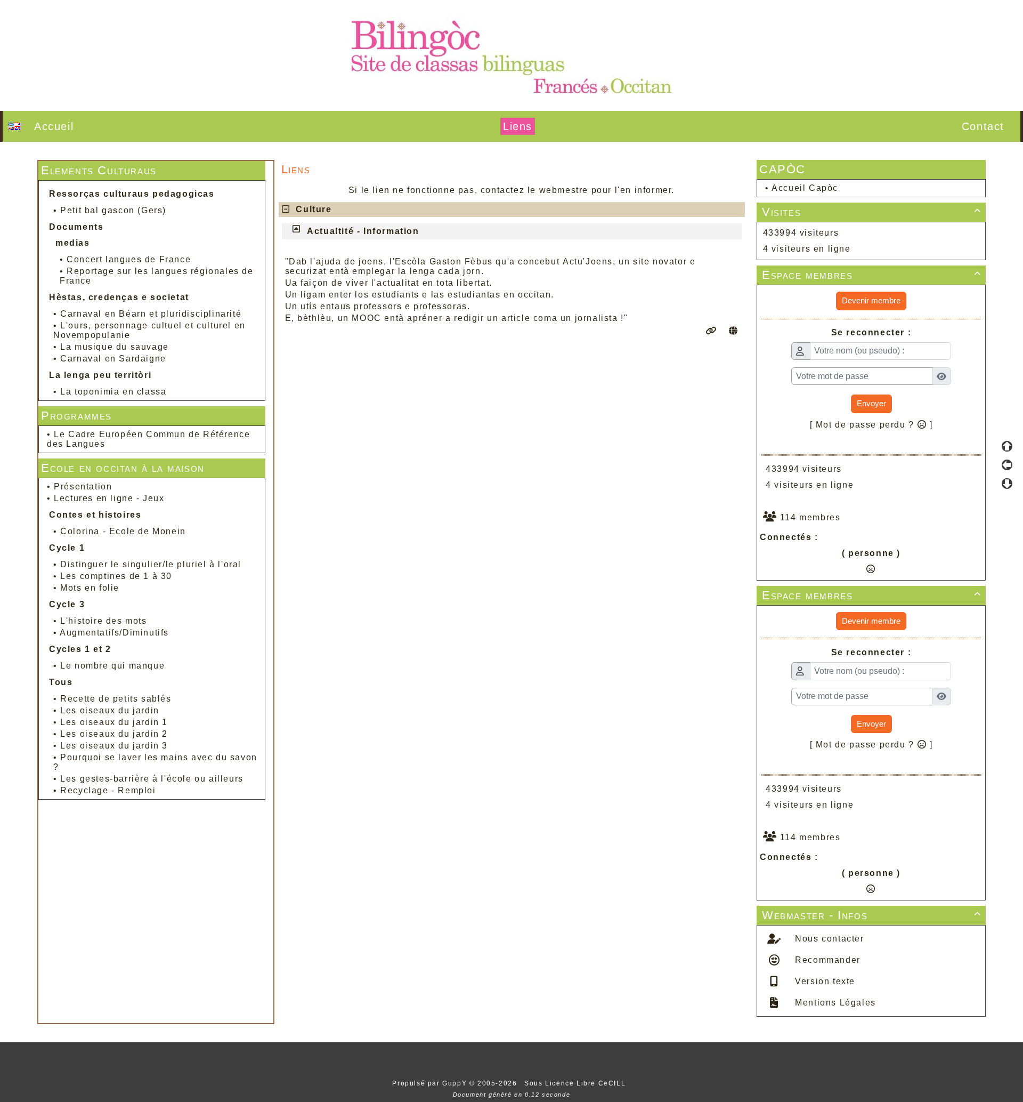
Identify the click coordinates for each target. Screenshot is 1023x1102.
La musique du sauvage (114, 346)
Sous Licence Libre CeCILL (576, 1083)
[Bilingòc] (511, 54)
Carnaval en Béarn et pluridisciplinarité (150, 313)
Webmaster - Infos (871, 915)
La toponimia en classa (113, 391)
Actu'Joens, (589, 261)
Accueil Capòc (805, 187)
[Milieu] (1007, 465)
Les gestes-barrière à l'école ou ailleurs (151, 778)
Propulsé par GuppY (430, 1083)
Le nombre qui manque (112, 665)
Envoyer (871, 403)
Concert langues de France (129, 259)
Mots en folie (89, 587)
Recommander (826, 959)
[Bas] (1007, 483)
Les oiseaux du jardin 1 (114, 722)
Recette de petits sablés (115, 698)
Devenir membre (871, 300)
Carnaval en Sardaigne (113, 358)
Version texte (823, 981)
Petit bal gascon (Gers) (113, 210)
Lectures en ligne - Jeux (109, 498)
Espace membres (871, 274)
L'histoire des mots (103, 620)
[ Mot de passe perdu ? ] (871, 424)
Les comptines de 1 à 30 (116, 576)
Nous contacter (828, 938)
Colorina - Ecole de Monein (123, 531)
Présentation (83, 486)
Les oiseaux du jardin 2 (114, 733)
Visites (871, 212)
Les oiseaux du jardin (109, 710)
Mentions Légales (834, 1002)
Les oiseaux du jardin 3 (114, 745)
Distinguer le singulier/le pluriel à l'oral (150, 564)
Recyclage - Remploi (108, 790)
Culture (313, 209)
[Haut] (1007, 446)
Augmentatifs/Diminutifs (114, 632)
